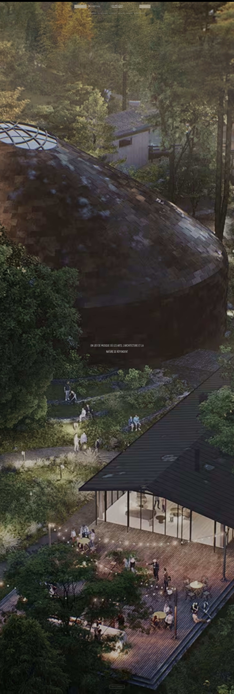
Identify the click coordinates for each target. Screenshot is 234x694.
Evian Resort (80, 6)
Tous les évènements (117, 686)
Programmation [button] (92, 13)
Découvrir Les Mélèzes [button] (103, 13)
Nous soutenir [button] (129, 13)
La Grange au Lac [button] (113, 13)
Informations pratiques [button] (139, 13)
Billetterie (145, 6)
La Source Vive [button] (121, 13)
